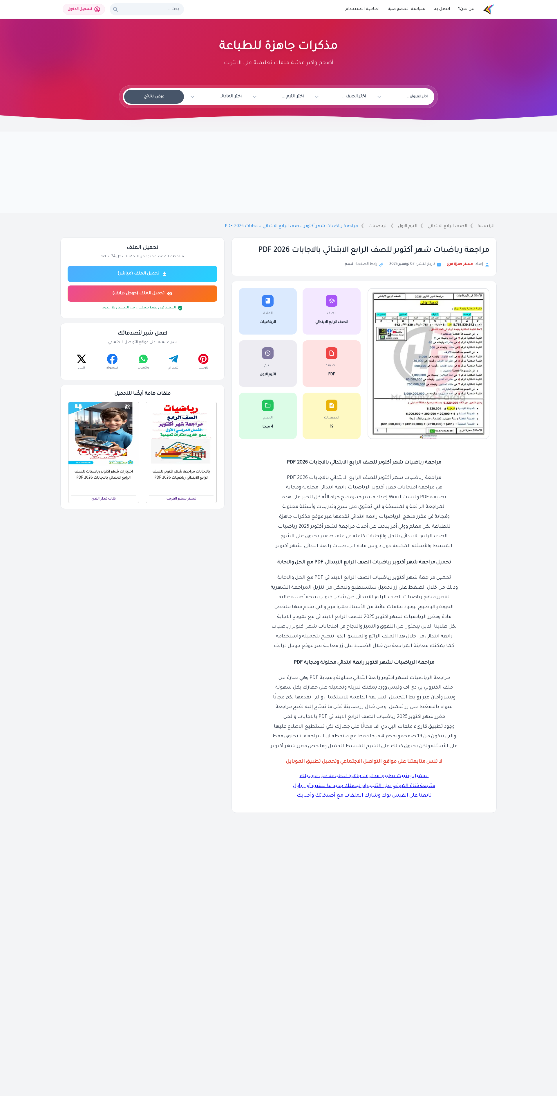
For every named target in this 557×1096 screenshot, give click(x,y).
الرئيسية (486, 226)
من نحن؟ (466, 9)
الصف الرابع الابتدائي (447, 226)
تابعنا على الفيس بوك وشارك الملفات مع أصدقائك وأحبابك (364, 796)
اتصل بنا (441, 9)
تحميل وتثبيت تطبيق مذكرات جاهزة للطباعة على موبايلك (364, 776)
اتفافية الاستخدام (362, 9)
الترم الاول (407, 226)
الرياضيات (378, 226)
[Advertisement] (278, 172)
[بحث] (115, 9)
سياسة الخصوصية (406, 9)
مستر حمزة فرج (460, 264)
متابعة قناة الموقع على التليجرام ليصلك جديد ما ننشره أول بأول (364, 786)
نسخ (349, 264)
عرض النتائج (154, 97)
